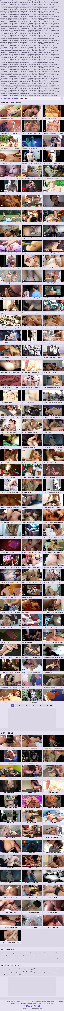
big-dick (12, 972)
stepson (56, 969)
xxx (48, 956)
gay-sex (15, 975)
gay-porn (26, 969)
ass (2, 956)
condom (43, 959)
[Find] (62, 98)
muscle (3, 975)
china (21, 953)
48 (47, 705)
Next (50, 705)
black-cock (27, 975)
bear (31, 953)
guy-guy (11, 969)
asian (17, 953)
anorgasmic (42, 953)
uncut (50, 969)
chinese (4, 953)
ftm (60, 953)
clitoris (25, 959)
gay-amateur (5, 972)
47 (43, 705)
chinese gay (10, 953)
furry (36, 953)
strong (19, 959)
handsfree (34, 956)
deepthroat (4, 969)
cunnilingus (5, 959)
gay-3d (33, 969)
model (44, 956)
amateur (17, 956)
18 (32, 975)
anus (28, 956)
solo (16, 969)
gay (45, 972)
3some (26, 953)
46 (40, 705)
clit (48, 959)
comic (29, 959)
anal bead (57, 959)
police (23, 956)
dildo (52, 956)
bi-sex (21, 969)
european (39, 969)
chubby (56, 953)
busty (57, 956)
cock (39, 956)
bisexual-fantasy (30, 972)
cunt (51, 959)
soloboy (45, 969)
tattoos (21, 975)
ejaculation (36, 959)
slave (49, 972)
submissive (55, 972)
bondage (49, 953)
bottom (12, 956)
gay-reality (39, 972)
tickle (6, 956)
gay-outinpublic (20, 972)
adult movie (13, 959)
